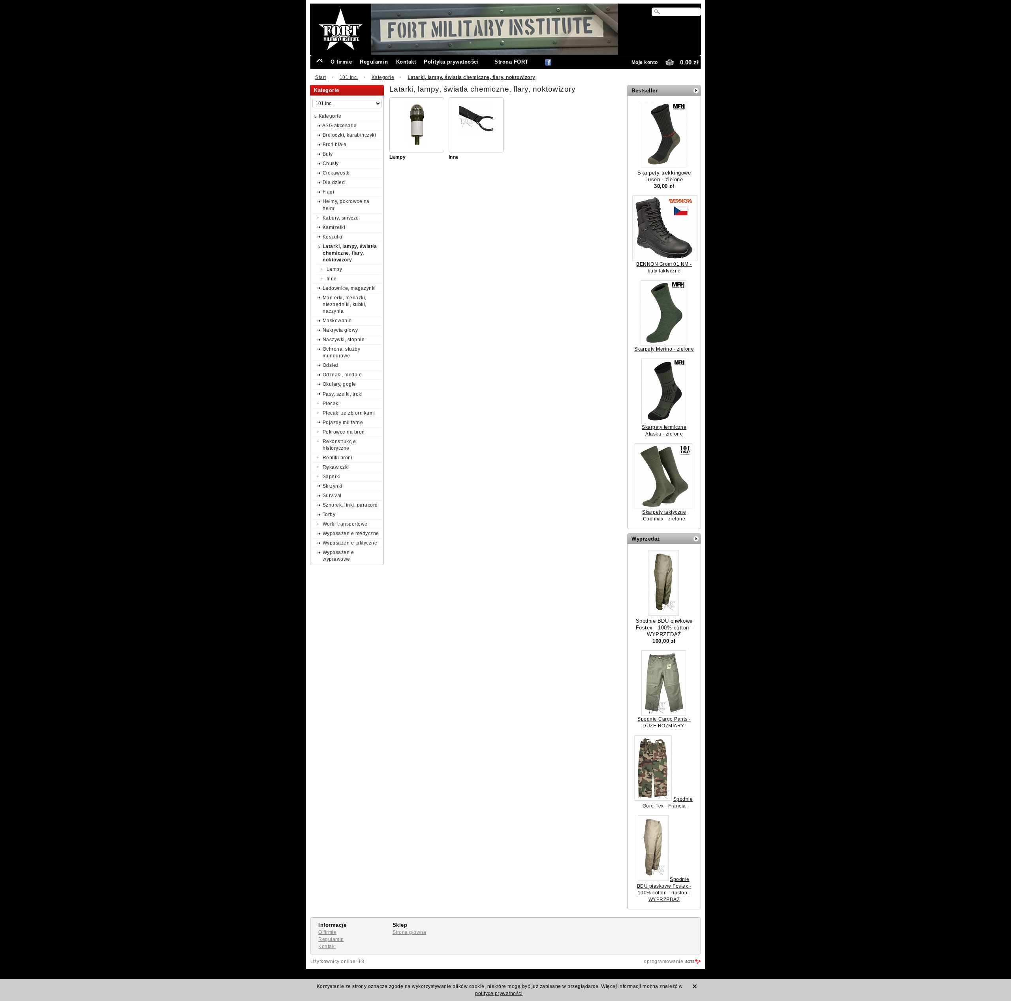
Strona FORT (511, 62)
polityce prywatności (498, 993)
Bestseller (644, 91)
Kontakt (406, 62)
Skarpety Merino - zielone (664, 349)
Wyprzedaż (645, 539)
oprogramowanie (663, 961)
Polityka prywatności (451, 62)
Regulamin (374, 62)
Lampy (397, 157)
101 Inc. (349, 77)
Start (320, 77)
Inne (454, 157)
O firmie (341, 62)
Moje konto (644, 62)
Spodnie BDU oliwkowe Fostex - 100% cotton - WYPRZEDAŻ (664, 627)
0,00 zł (689, 62)
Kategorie (383, 77)
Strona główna (410, 932)
